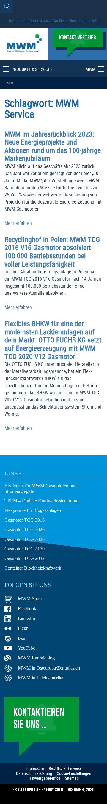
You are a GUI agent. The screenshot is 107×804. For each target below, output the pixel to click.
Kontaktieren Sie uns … (38, 719)
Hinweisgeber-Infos (84, 20)
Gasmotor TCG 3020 (24, 539)
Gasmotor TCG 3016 (24, 520)
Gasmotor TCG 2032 (24, 558)
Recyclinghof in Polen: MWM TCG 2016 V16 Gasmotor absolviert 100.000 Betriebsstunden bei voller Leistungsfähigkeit (52, 252)
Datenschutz (39, 20)
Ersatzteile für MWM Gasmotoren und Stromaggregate (40, 488)
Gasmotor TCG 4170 (24, 548)
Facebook (27, 608)
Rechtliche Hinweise (65, 768)
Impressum (18, 20)
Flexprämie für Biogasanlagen (32, 510)
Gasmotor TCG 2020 (24, 529)
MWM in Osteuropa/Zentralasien (49, 667)
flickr (23, 628)
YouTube (26, 648)
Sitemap (72, 778)
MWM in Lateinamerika (40, 677)
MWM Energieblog (36, 657)
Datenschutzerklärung (34, 773)
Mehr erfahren (18, 223)
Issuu (23, 638)
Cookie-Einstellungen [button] (74, 773)
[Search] (6, 6)
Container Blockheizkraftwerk (32, 568)
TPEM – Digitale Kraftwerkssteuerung (40, 500)
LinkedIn (26, 618)
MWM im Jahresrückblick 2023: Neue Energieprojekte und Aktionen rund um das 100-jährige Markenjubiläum (52, 146)
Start (10, 82)
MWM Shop (30, 598)
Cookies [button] (59, 20)
